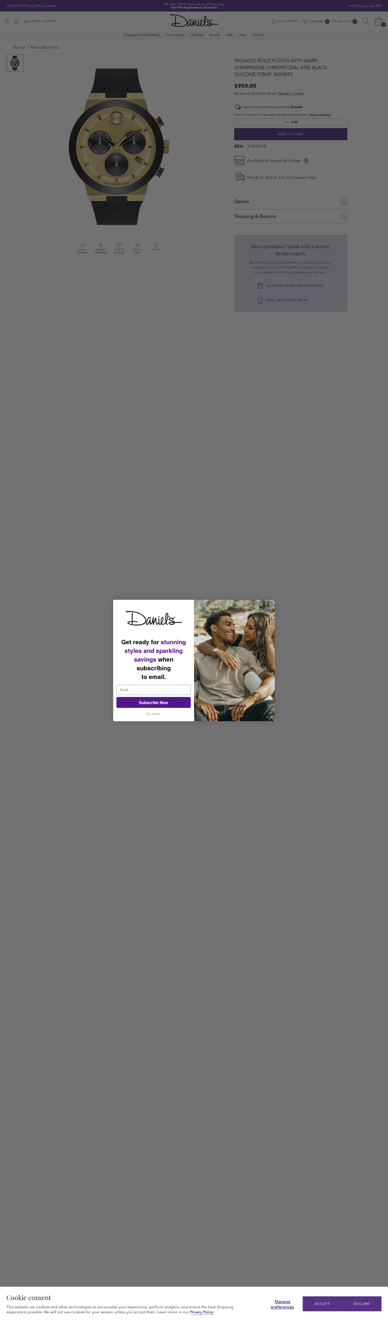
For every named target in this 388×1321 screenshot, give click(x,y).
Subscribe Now (153, 702)
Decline (362, 1304)
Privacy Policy (201, 1312)
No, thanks (153, 714)
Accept (322, 1304)
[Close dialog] (269, 604)
